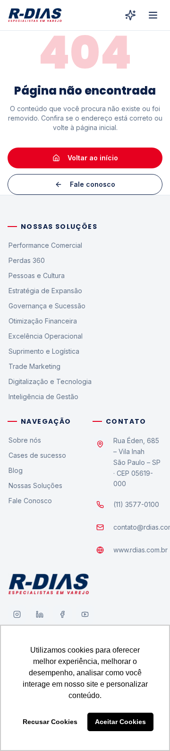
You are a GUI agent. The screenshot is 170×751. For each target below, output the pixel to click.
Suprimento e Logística (43, 351)
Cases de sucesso (37, 455)
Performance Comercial (45, 245)
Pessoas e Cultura (36, 275)
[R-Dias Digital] (130, 15)
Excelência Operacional (45, 336)
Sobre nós (24, 440)
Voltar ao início (93, 158)
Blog (15, 470)
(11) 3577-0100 (136, 504)
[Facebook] (62, 614)
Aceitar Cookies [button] (120, 721)
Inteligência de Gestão (43, 397)
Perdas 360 (26, 260)
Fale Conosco (30, 501)
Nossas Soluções (35, 485)
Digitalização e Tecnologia (50, 381)
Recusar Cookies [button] (50, 721)
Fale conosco (92, 184)
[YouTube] (85, 614)
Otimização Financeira (42, 321)
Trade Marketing (34, 366)
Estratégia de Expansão (45, 291)
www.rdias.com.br (140, 550)
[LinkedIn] (39, 614)
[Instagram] (17, 614)
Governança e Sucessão (46, 306)
